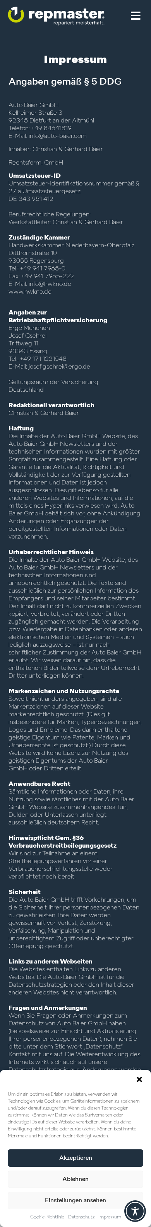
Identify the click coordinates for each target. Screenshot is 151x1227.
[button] (139, 1079)
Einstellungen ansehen (75, 1200)
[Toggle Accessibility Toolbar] (135, 1211)
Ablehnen (75, 1179)
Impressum (109, 1217)
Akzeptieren (75, 1158)
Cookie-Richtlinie (47, 1217)
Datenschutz (81, 1217)
